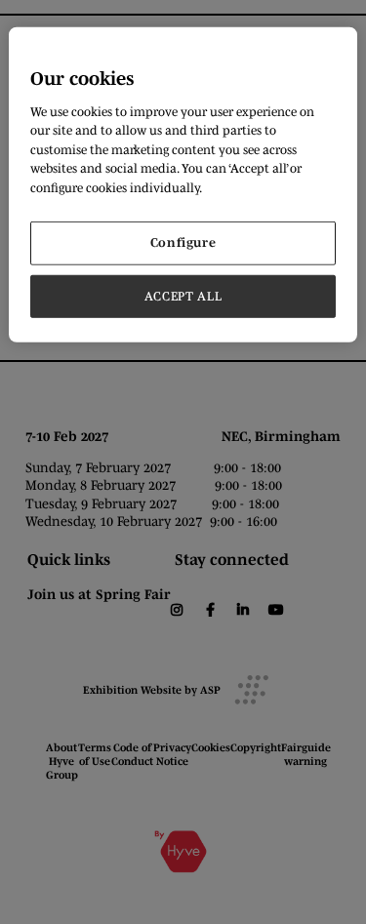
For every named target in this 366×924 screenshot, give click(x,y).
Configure (183, 242)
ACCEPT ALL (183, 295)
